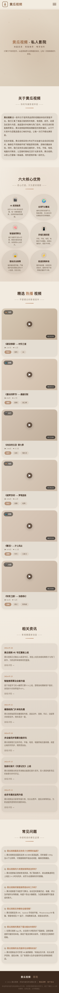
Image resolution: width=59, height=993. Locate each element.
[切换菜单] (54, 4)
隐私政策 (42, 982)
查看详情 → (9, 665)
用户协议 (50, 982)
